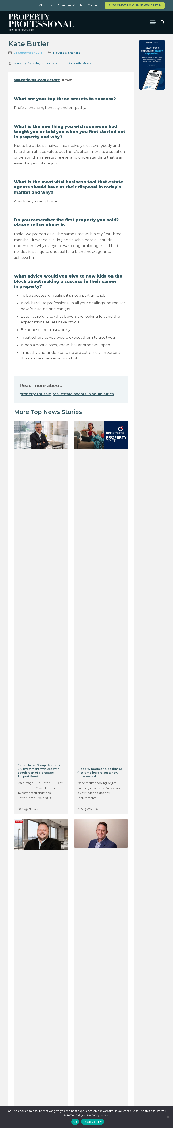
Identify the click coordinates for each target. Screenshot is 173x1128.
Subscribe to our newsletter (135, 5)
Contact (93, 5)
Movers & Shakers (66, 52)
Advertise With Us (70, 5)
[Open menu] (153, 22)
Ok (75, 1121)
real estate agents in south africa (66, 63)
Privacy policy (92, 1121)
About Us (45, 5)
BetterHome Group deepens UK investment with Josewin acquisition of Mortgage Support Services (39, 770)
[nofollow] (152, 65)
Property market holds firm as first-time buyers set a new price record (100, 772)
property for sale (26, 63)
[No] (168, 1117)
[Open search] (163, 22)
